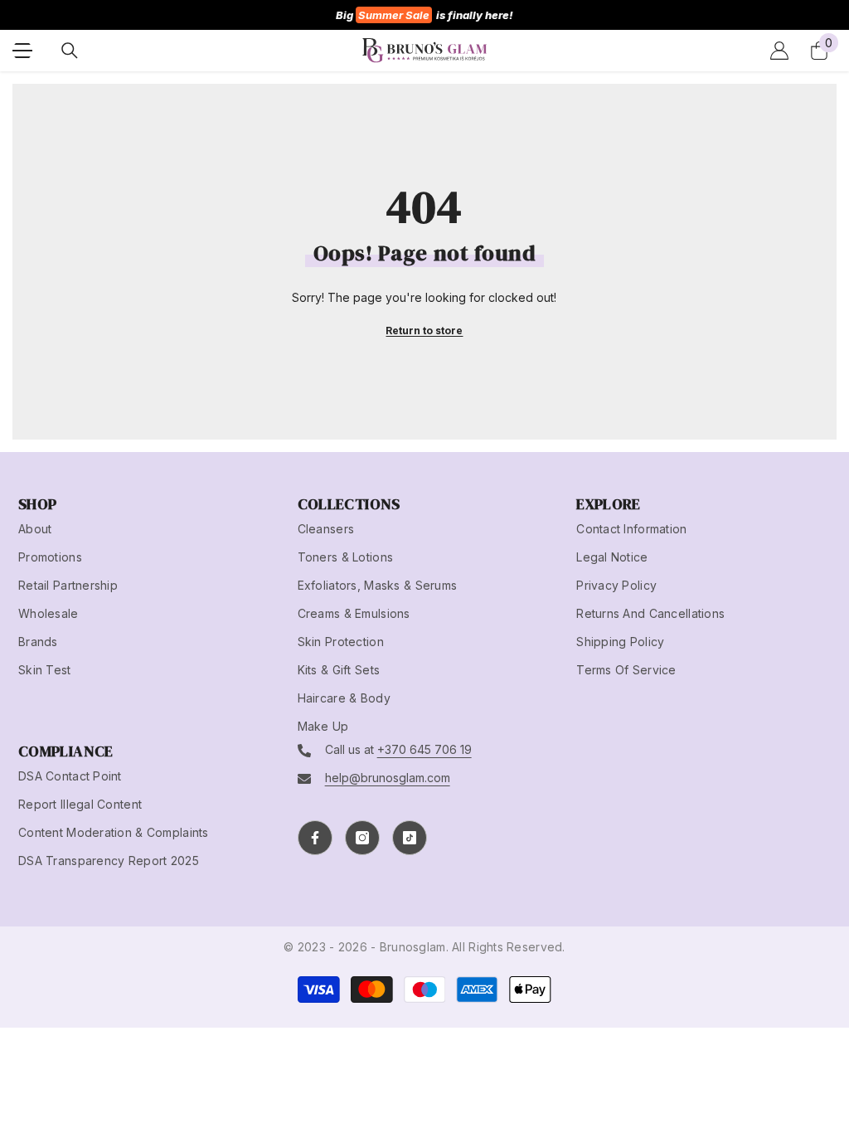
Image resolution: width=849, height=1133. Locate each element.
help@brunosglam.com (387, 778)
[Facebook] (315, 837)
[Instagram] (362, 837)
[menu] (22, 51)
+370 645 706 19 (424, 749)
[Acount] (779, 50)
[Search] (70, 51)
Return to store (424, 330)
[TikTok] (409, 837)
